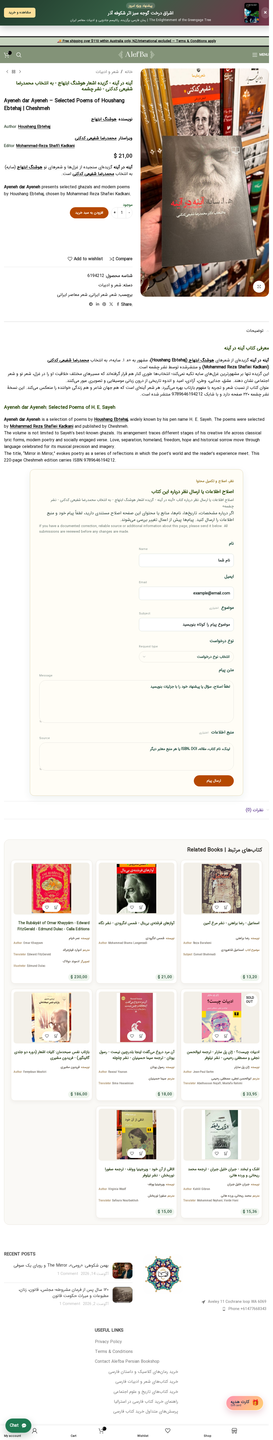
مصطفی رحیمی (220, 1078)
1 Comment (67, 1274)
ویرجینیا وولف (156, 1184)
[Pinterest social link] (104, 304)
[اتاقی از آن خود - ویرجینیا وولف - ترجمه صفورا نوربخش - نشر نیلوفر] (137, 1135)
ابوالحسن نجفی (241, 1078)
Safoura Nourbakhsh (125, 1200)
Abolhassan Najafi (209, 1083)
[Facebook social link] (118, 304)
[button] (226, 907)
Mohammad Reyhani (210, 1200)
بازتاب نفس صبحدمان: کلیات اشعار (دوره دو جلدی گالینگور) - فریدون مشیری (52, 1055)
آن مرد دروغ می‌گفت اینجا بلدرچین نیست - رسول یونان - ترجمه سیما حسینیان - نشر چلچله (136, 1055)
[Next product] (7, 71)
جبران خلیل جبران (238, 1184)
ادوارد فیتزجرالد (72, 950)
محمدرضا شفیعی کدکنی (96, 138)
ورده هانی (227, 1195)
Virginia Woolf (117, 1189)
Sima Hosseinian (123, 1083)
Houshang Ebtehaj (34, 127)
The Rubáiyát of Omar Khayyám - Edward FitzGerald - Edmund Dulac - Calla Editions (54, 926)
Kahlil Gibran (201, 1189)
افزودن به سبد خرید (89, 212)
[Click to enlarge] (259, 287)
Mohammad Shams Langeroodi (127, 943)
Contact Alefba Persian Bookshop (127, 1362)
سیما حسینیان (157, 1078)
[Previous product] (20, 71)
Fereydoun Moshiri (34, 1072)
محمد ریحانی (243, 1195)
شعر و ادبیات (107, 71)
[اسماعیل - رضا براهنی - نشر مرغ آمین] (221, 889)
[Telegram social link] (90, 304)
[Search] (19, 55)
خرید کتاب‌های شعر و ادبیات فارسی (146, 1382)
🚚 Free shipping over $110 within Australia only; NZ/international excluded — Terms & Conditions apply (136, 41)
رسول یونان (157, 1067)
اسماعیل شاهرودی (232, 950)
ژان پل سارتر (242, 1067)
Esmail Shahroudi (205, 954)
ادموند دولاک (71, 961)
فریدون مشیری (70, 1067)
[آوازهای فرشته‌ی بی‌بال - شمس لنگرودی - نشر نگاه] (137, 889)
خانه (129, 71)
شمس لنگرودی (155, 938)
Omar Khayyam (33, 943)
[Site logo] (136, 54)
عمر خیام (74, 938)
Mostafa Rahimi (232, 1083)
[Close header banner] (6, 31)
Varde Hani (231, 1200)
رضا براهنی (243, 938)
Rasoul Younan (117, 1072)
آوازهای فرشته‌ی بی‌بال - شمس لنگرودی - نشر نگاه (136, 923)
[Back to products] (13, 71)
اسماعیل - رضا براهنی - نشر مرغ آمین (231, 923)
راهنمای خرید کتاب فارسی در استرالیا (146, 1402)
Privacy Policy (108, 1342)
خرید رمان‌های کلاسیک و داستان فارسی (143, 1372)
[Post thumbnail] (123, 1271)
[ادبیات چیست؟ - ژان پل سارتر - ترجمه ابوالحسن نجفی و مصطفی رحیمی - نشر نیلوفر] (221, 1017)
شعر (113, 294)
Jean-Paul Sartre (203, 1072)
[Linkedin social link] (97, 304)
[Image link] (163, 1274)
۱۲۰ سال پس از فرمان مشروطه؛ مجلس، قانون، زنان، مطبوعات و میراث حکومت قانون (63, 1292)
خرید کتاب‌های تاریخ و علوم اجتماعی (146, 1392)
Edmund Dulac (36, 966)
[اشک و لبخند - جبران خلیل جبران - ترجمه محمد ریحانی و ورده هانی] (221, 1135)
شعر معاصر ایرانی (72, 294)
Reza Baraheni (202, 943)
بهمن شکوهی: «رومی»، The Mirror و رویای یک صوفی (61, 1265)
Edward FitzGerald (39, 954)
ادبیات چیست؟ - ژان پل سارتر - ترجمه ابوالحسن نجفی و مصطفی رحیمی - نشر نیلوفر (223, 1055)
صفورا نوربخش (157, 1195)
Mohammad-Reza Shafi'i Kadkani (45, 146)
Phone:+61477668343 (247, 1309)
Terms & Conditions (114, 1352)
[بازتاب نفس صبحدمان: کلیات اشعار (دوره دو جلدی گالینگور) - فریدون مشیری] (52, 1017)
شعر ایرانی (99, 294)
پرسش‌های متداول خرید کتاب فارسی (145, 1411)
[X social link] (111, 304)
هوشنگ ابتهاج (104, 119)
